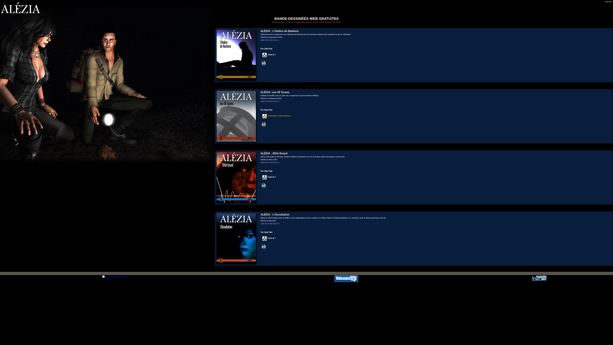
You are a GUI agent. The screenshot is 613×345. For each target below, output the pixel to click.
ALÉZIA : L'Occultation (275, 214)
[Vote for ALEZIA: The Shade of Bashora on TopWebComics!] (539, 279)
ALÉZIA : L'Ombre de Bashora (280, 31)
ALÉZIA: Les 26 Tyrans (275, 92)
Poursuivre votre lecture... (279, 116)
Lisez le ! (271, 55)
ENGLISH (608, 2)
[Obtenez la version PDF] (263, 64)
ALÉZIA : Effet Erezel (274, 153)
